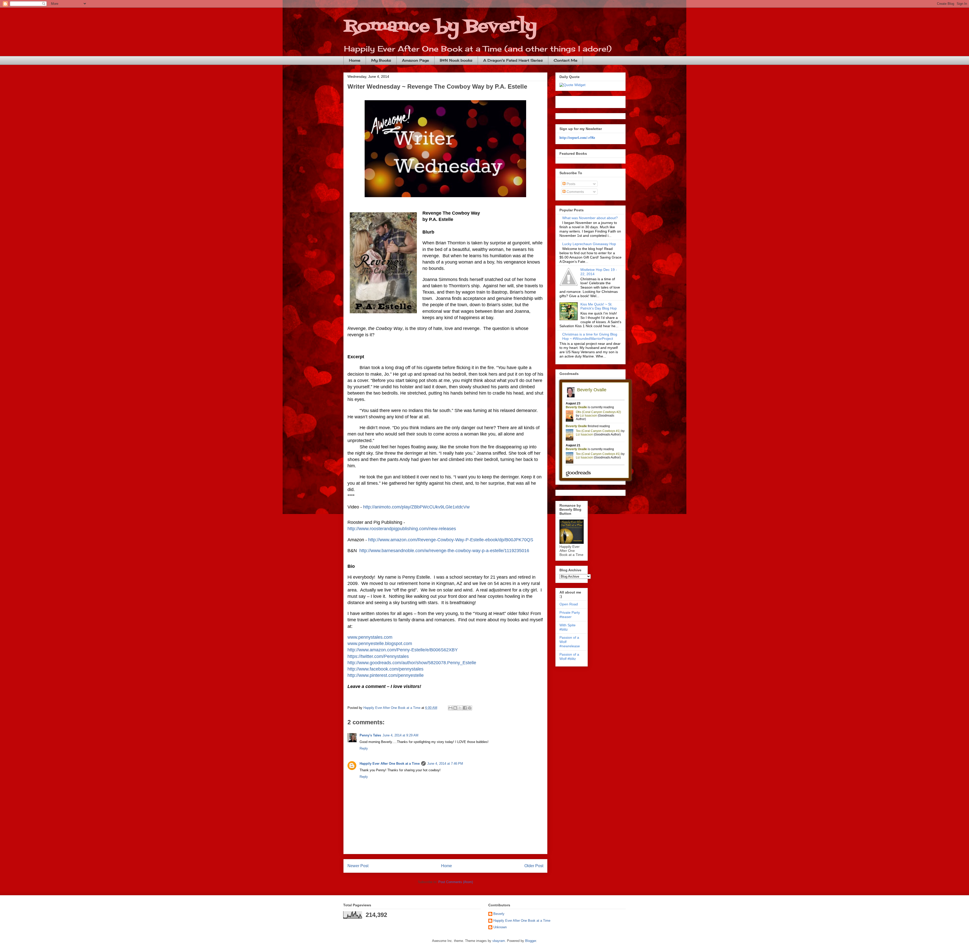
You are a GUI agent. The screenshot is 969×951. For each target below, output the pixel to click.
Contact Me (565, 60)
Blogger (530, 941)
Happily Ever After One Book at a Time (390, 763)
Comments (575, 192)
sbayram (498, 941)
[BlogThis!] (455, 707)
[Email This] (450, 707)
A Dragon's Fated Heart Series (513, 60)
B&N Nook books (456, 60)
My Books (381, 60)
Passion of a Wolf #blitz (569, 656)
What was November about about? (590, 218)
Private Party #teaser (569, 614)
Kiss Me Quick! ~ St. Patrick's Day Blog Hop (598, 306)
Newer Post (357, 866)
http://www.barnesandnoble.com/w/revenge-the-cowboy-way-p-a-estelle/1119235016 (444, 550)
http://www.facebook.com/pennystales (385, 669)
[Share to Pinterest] (469, 707)
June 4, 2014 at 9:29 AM (400, 735)
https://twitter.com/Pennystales (378, 656)
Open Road (568, 604)
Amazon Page (415, 60)
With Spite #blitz (567, 627)
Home (354, 60)
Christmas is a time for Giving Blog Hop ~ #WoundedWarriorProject (589, 336)
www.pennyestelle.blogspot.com (379, 643)
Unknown (500, 927)
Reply (364, 748)
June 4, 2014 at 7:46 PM (445, 763)
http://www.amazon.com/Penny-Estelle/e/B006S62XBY (402, 649)
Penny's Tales (370, 735)
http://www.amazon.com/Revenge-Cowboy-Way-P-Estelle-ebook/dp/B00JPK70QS (450, 539)
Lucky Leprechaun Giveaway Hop (589, 244)
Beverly (498, 914)
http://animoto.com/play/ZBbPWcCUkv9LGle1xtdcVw (416, 506)
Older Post (533, 866)
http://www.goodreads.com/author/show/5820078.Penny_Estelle (411, 662)
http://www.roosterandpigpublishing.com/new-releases (401, 528)
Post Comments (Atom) (455, 882)
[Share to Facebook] (464, 707)
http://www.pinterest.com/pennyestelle (385, 675)
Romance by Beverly (440, 26)
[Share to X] (460, 707)
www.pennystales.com (369, 637)
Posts (570, 184)
